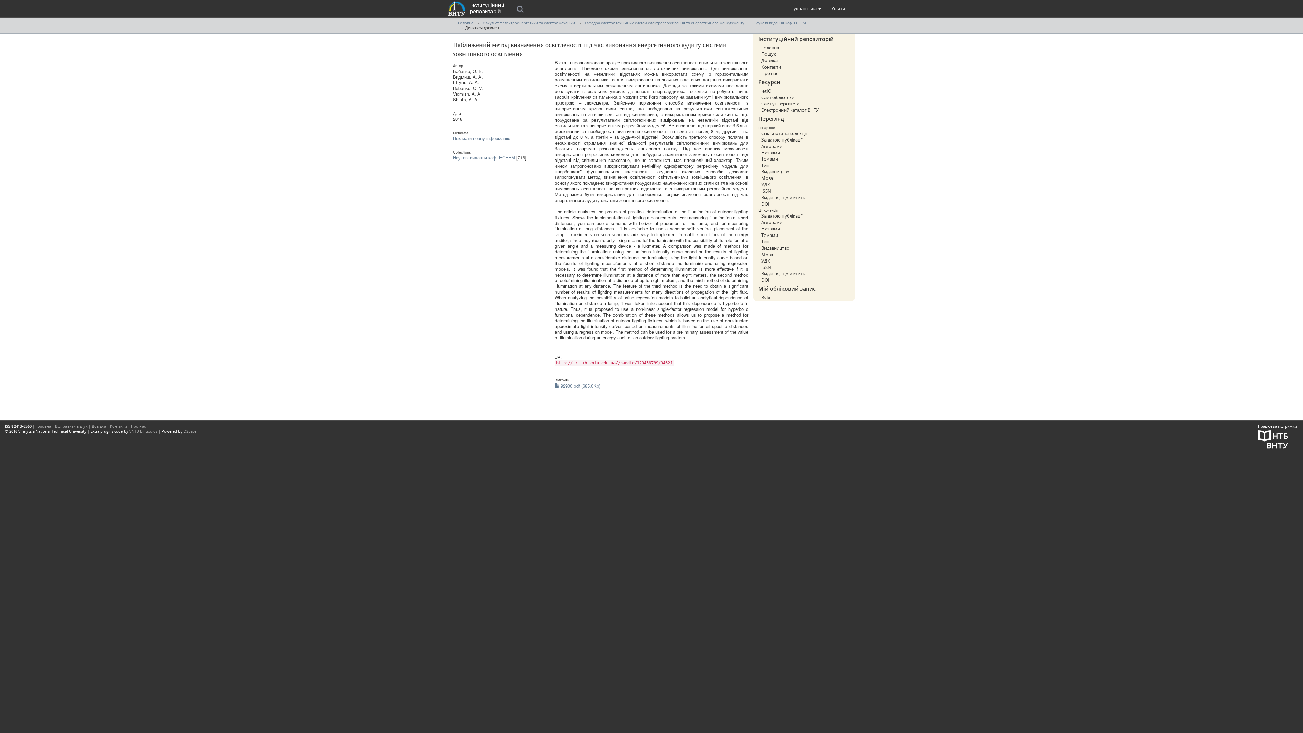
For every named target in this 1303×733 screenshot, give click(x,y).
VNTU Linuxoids (143, 431)
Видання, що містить (783, 197)
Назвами (770, 153)
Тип (765, 165)
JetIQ (766, 91)
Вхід (765, 298)
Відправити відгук (71, 426)
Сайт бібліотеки (777, 97)
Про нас (769, 73)
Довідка (769, 60)
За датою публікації (781, 140)
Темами (769, 159)
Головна (465, 22)
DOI (765, 204)
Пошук (768, 54)
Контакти (771, 67)
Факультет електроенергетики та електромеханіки (529, 22)
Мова (767, 178)
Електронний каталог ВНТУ (790, 110)
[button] (807, 8)
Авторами (771, 146)
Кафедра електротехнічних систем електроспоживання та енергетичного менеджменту (664, 22)
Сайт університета (780, 103)
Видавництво (775, 172)
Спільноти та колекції (784, 133)
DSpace (190, 431)
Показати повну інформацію (481, 138)
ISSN (766, 191)
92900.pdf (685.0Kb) (579, 385)
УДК (765, 185)
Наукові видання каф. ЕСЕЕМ (780, 22)
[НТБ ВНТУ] (1273, 438)
